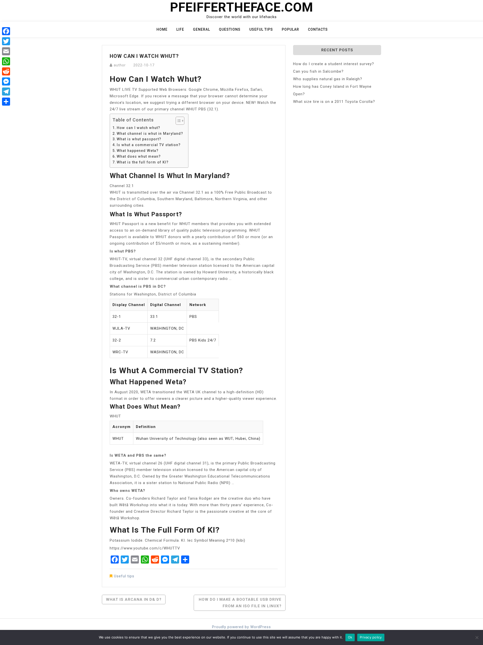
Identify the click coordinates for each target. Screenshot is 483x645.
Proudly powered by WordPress (241, 627)
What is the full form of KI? (143, 162)
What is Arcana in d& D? (134, 599)
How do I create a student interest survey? (333, 64)
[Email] (6, 51)
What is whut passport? (139, 139)
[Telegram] (6, 92)
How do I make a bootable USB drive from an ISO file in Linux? (240, 602)
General (201, 29)
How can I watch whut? (138, 128)
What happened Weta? (137, 151)
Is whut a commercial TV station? (149, 145)
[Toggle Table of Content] (177, 120)
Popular (290, 29)
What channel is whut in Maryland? (150, 134)
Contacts (318, 29)
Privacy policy (371, 637)
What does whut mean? (139, 156)
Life (180, 29)
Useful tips (261, 29)
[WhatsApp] (6, 61)
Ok (350, 637)
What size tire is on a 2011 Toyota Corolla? (334, 101)
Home (162, 29)
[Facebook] (6, 31)
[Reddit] (6, 71)
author (120, 65)
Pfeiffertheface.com (241, 7)
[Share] (6, 102)
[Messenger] (6, 81)
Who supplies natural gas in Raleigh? (327, 79)
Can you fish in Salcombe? (318, 71)
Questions (229, 29)
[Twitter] (6, 41)
